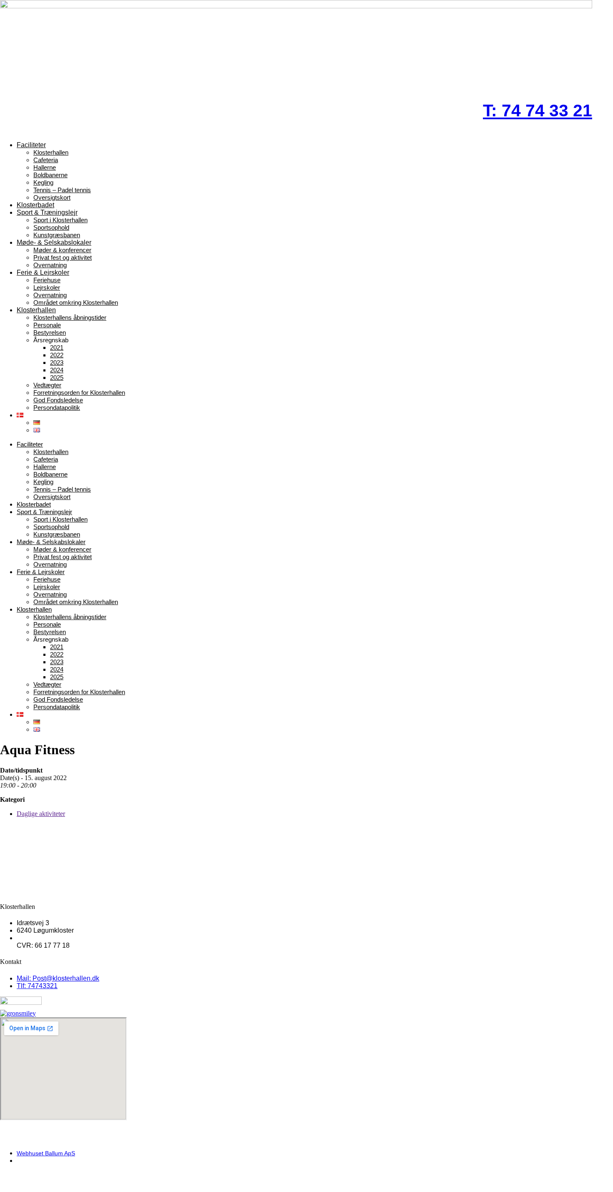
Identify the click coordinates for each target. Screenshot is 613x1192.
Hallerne (44, 167)
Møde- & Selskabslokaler (54, 242)
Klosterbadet (35, 204)
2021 (56, 347)
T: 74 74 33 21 (537, 110)
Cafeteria (45, 159)
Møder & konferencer (62, 249)
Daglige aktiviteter (41, 813)
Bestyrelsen (49, 332)
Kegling (43, 182)
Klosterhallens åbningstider (69, 317)
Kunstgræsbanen (56, 234)
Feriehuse (46, 280)
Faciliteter (31, 144)
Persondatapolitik (56, 407)
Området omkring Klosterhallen (75, 302)
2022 (56, 355)
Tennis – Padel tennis (62, 189)
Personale (47, 325)
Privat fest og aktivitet (62, 257)
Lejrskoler (46, 287)
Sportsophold (51, 227)
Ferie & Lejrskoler (43, 272)
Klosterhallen (50, 152)
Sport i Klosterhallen (60, 219)
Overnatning (50, 265)
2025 (56, 377)
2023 (56, 362)
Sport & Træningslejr (47, 212)
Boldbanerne (50, 174)
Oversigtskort (51, 197)
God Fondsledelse (58, 400)
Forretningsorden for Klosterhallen (79, 392)
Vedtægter (47, 385)
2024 (56, 370)
